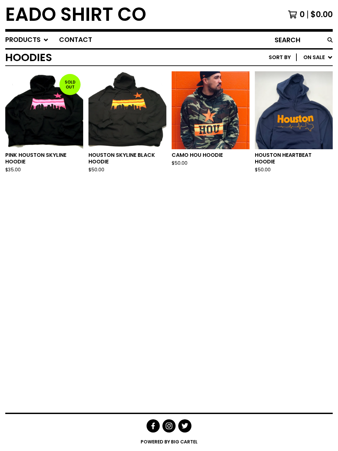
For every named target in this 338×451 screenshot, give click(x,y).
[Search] (330, 40)
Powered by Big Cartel (169, 441)
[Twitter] (184, 426)
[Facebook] (153, 426)
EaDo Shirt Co (75, 14)
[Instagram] (169, 426)
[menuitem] (27, 40)
